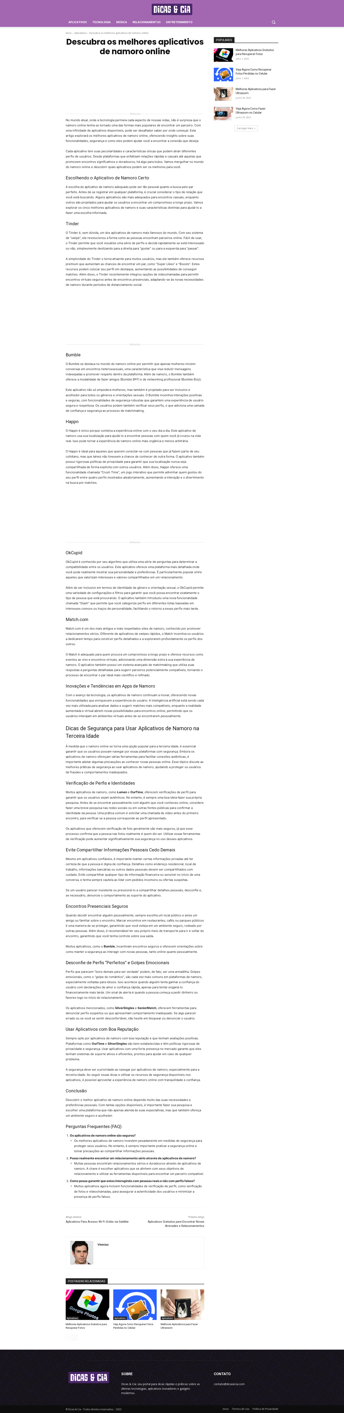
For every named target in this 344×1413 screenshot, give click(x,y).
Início (69, 33)
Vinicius (103, 1244)
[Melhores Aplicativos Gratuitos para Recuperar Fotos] (87, 1304)
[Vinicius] (81, 1252)
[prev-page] (68, 1337)
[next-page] (74, 1337)
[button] (273, 22)
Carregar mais (245, 128)
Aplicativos (80, 33)
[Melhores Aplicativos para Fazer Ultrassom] (182, 1304)
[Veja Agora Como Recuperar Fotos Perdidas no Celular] (135, 1304)
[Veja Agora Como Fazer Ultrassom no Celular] (223, 113)
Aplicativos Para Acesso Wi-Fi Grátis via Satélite (97, 1221)
